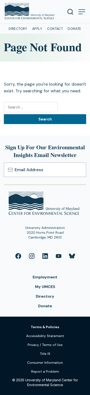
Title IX (45, 353)
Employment (45, 277)
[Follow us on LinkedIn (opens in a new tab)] (45, 256)
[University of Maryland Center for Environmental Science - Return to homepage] (45, 204)
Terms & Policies (45, 327)
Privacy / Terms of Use (45, 345)
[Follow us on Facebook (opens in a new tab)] (18, 256)
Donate (74, 28)
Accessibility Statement (45, 336)
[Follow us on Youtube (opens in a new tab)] (58, 256)
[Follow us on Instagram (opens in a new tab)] (32, 256)
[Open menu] (82, 11)
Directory (18, 28)
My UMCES (45, 286)
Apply (37, 28)
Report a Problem (45, 371)
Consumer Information (45, 362)
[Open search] (70, 11)
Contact (55, 28)
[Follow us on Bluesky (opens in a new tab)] (72, 256)
